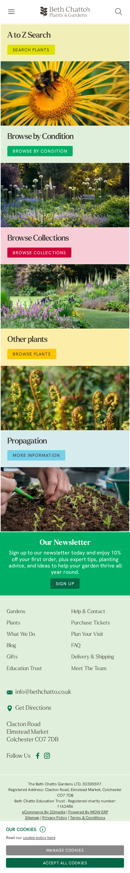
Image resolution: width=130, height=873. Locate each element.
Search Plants (31, 50)
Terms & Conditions (87, 818)
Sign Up (65, 584)
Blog (11, 645)
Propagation (27, 441)
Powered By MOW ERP (88, 812)
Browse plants (32, 354)
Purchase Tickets (90, 623)
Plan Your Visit (87, 634)
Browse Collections (38, 239)
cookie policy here (39, 838)
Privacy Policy (54, 818)
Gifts (12, 657)
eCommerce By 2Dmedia (43, 812)
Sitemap (32, 818)
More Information (36, 455)
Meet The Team (88, 668)
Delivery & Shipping (92, 657)
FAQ (75, 645)
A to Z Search (29, 36)
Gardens (16, 611)
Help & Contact (88, 611)
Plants (13, 623)
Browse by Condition (40, 137)
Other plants (27, 340)
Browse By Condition (40, 151)
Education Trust (24, 668)
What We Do (21, 634)
